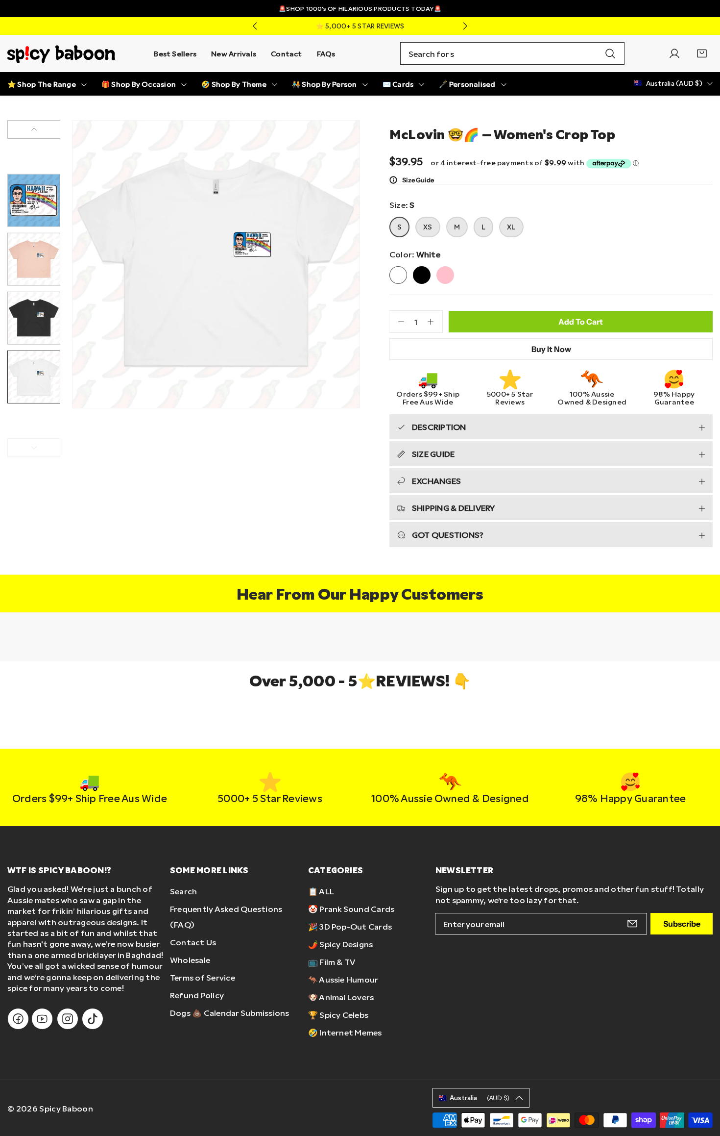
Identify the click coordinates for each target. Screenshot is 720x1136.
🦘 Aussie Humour (343, 979)
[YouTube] (42, 1019)
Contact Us (193, 942)
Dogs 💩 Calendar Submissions (229, 1012)
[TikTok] (92, 1019)
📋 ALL (321, 891)
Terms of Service (202, 977)
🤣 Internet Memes (345, 1032)
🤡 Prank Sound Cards (351, 908)
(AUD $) (479, 1098)
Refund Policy (197, 995)
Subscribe (681, 924)
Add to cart (580, 322)
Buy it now (551, 349)
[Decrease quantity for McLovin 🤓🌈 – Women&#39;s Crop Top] (396, 321)
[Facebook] (18, 1019)
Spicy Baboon (66, 1108)
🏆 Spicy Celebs (338, 1014)
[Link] (61, 53)
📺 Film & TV (332, 961)
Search (183, 891)
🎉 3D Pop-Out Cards (350, 926)
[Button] (255, 26)
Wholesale (190, 959)
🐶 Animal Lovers (341, 997)
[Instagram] (67, 1019)
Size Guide (418, 180)
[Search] (610, 53)
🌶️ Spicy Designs (340, 944)
